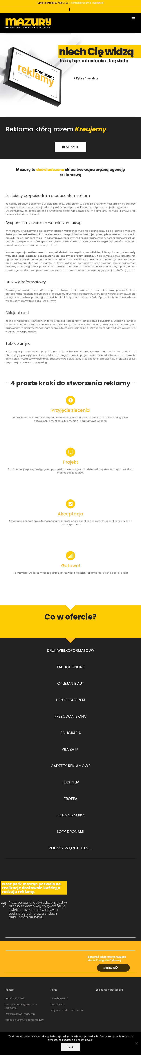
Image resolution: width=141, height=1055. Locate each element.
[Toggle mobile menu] (133, 19)
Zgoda (70, 1046)
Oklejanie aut (17, 312)
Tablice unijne (18, 343)
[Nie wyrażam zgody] (136, 1043)
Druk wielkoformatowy (26, 282)
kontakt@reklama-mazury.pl (87, 2)
